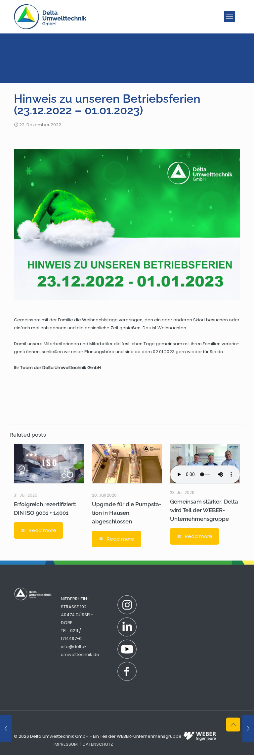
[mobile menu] (229, 16)
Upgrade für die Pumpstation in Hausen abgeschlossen (126, 513)
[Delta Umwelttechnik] (50, 16)
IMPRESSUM (66, 744)
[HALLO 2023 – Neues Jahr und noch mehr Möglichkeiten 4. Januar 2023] (248, 728)
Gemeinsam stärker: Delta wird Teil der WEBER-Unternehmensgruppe (204, 510)
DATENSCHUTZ (98, 744)
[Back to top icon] (233, 724)
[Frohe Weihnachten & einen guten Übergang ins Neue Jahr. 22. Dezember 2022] (6, 728)
